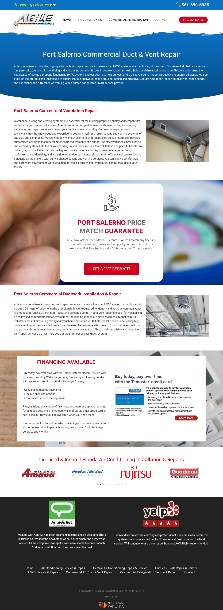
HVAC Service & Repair (43, 572)
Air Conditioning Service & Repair (63, 568)
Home (67, 19)
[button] (18, 473)
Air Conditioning (90, 19)
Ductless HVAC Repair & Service (176, 568)
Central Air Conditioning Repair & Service (120, 568)
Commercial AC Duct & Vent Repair (89, 572)
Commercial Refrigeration (128, 19)
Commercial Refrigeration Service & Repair (148, 572)
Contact (161, 19)
